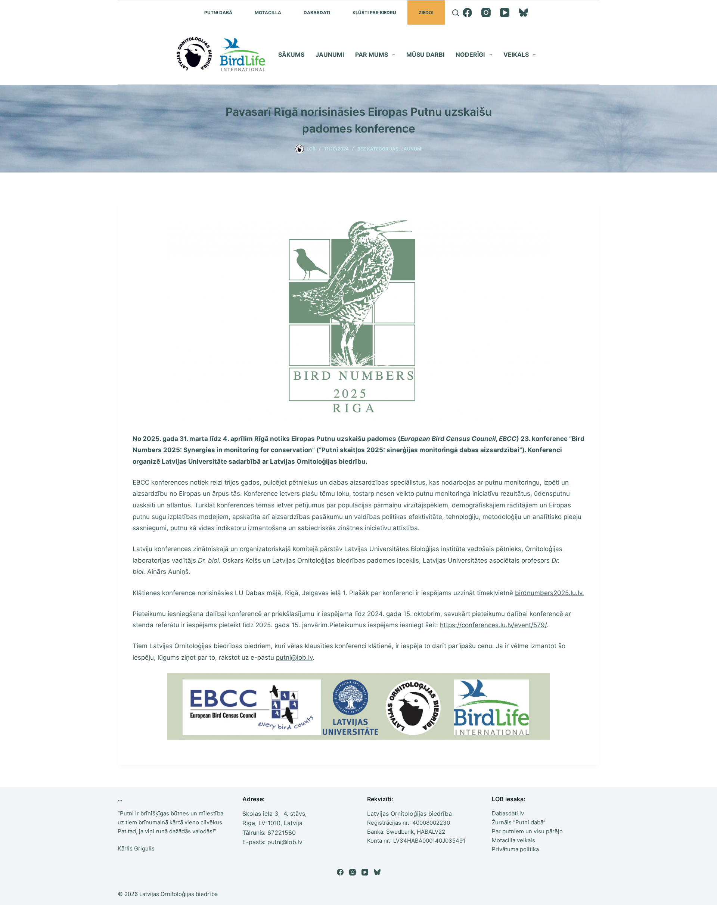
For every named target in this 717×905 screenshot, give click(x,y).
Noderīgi (470, 54)
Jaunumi (330, 54)
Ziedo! (426, 12)
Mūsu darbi (425, 54)
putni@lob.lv (294, 657)
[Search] (455, 12)
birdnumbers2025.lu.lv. (549, 593)
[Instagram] (486, 12)
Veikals (516, 54)
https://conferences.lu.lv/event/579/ (493, 625)
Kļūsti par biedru (374, 12)
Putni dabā (218, 12)
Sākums (291, 54)
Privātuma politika (515, 849)
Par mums (371, 54)
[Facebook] (467, 12)
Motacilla (268, 12)
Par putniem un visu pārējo (527, 831)
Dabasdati (317, 12)
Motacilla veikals (513, 840)
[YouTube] (504, 12)
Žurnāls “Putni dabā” (519, 822)
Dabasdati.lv (508, 813)
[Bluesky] (523, 12)
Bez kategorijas (377, 149)
